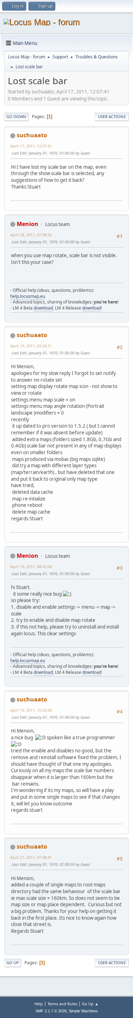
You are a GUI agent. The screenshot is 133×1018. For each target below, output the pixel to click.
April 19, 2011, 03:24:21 (31, 345)
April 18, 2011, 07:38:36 (31, 234)
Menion (27, 224)
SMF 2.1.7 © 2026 (51, 1011)
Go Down (16, 116)
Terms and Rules (62, 1003)
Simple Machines (83, 1011)
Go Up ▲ (90, 1003)
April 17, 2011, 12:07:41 (31, 146)
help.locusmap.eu (27, 296)
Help (38, 1003)
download (43, 308)
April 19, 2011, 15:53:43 (31, 710)
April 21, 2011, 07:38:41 (31, 857)
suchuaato (32, 135)
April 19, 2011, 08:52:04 (31, 566)
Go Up (12, 962)
